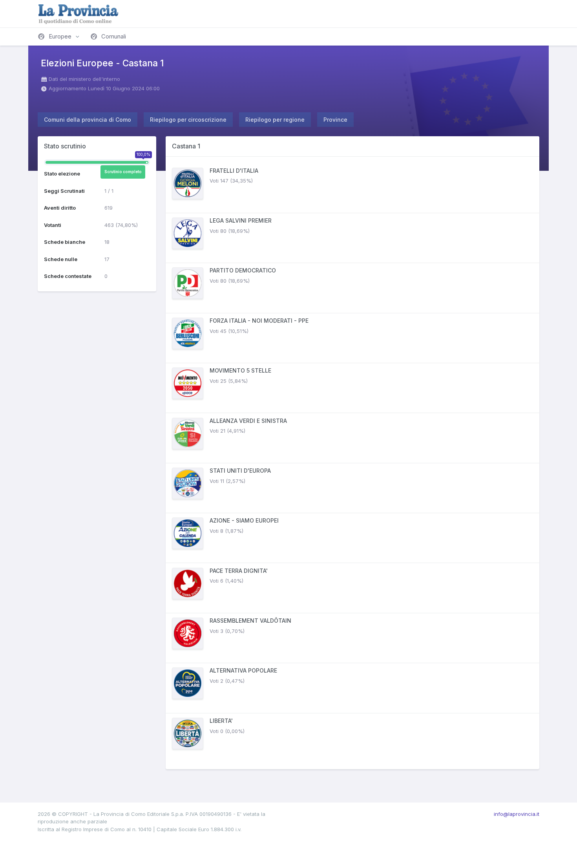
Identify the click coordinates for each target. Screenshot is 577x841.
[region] (352, 463)
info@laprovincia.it (516, 814)
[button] (59, 36)
